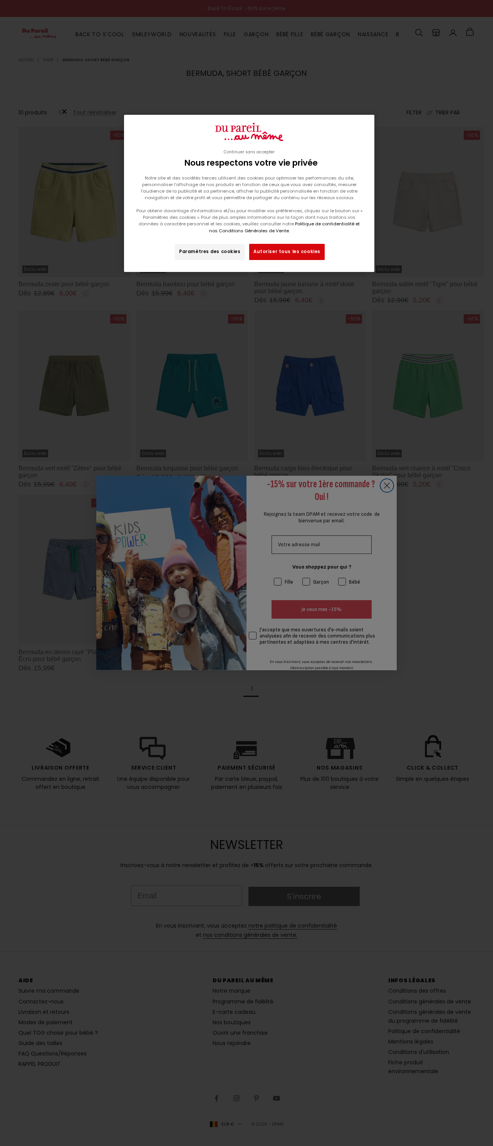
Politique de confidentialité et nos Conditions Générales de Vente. (284, 227)
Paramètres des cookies (210, 251)
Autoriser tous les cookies (286, 251)
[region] (249, 193)
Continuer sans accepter (249, 152)
